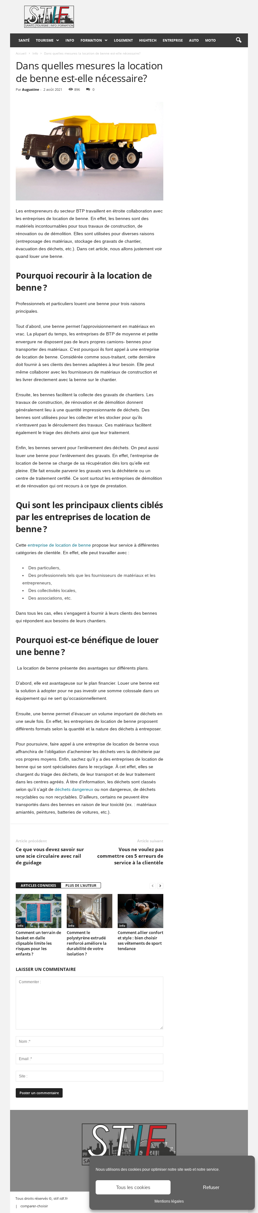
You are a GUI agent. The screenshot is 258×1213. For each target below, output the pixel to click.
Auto (194, 40)
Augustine (30, 89)
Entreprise (173, 40)
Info (69, 40)
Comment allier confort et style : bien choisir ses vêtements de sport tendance (140, 940)
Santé (24, 40)
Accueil (21, 53)
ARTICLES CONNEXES (38, 885)
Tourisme (44, 40)
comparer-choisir (34, 1206)
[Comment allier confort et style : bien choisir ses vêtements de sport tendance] (140, 911)
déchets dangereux (74, 789)
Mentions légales (169, 1201)
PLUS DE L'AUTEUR (80, 885)
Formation (91, 40)
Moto (210, 40)
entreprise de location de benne (59, 545)
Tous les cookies (133, 1187)
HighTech (147, 40)
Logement (123, 40)
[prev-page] (152, 885)
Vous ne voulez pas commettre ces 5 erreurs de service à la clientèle (130, 856)
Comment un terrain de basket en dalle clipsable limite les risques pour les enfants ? (38, 943)
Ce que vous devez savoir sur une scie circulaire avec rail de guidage (50, 856)
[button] (238, 40)
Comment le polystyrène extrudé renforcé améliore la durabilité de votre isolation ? (87, 943)
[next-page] (160, 885)
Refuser (211, 1187)
